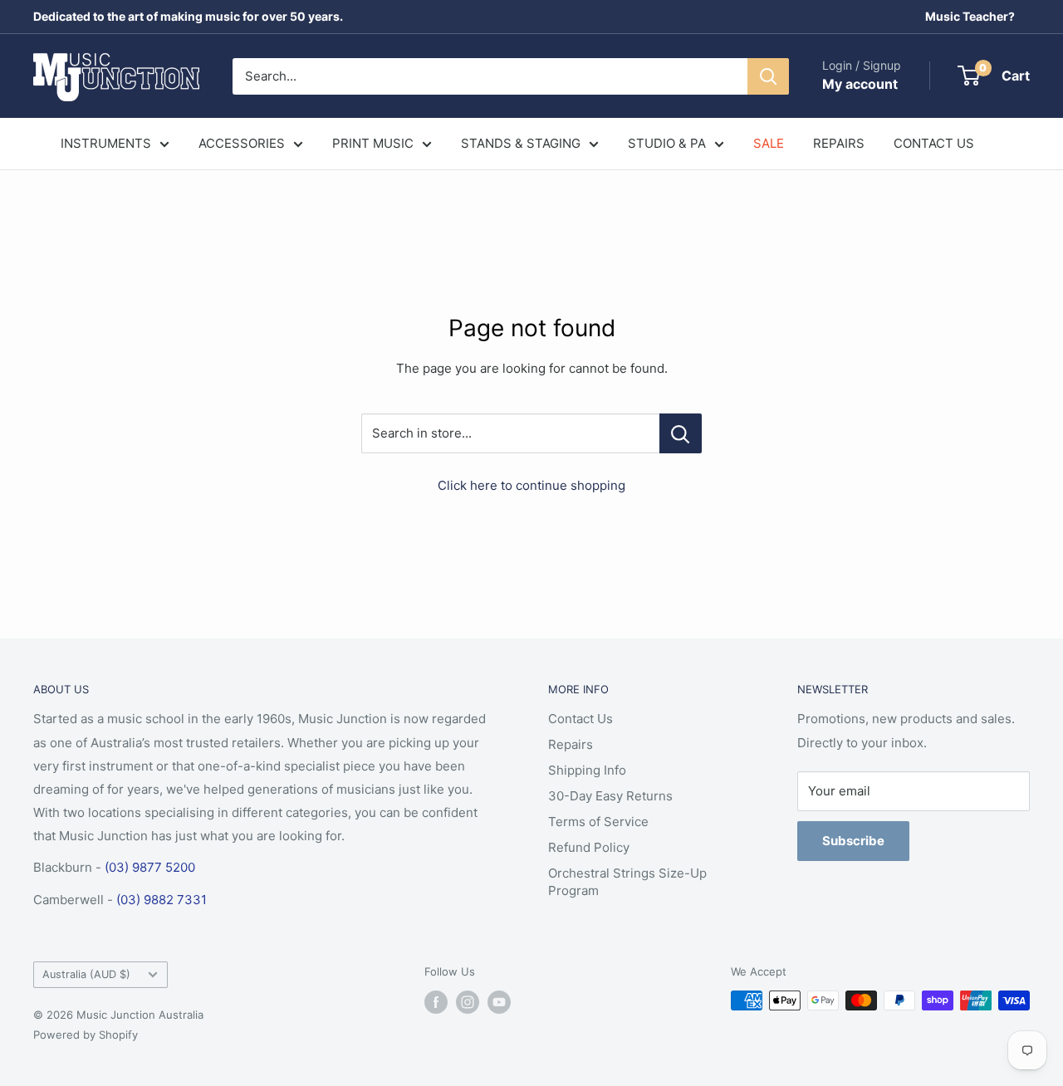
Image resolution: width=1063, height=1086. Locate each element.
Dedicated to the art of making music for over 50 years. (188, 16)
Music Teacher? (970, 16)
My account (860, 84)
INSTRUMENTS (106, 143)
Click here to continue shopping (531, 485)
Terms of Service (598, 821)
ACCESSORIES (241, 143)
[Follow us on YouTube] (499, 1002)
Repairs (570, 744)
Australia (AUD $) (86, 974)
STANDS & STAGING (520, 143)
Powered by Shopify (85, 1034)
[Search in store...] (680, 433)
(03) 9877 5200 (150, 867)
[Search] (768, 76)
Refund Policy (588, 847)
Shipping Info (587, 770)
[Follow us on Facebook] (436, 1002)
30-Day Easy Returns (610, 796)
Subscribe (853, 841)
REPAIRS (839, 143)
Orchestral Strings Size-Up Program (627, 881)
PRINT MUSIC (373, 143)
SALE (768, 143)
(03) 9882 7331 (161, 899)
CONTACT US (934, 143)
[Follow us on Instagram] (467, 1002)
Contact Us (580, 718)
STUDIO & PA (667, 143)
